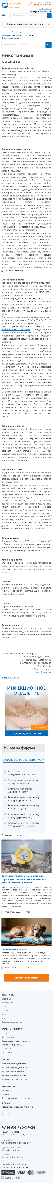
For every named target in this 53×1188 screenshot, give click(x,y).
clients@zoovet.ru (43, 672)
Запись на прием (43, 669)
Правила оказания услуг (12, 1022)
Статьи (5, 1059)
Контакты (8, 1086)
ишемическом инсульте (15, 329)
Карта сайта (6, 1090)
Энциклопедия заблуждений (14, 1079)
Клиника (7, 994)
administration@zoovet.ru (14, 1157)
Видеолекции (7, 1037)
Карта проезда (45, 8)
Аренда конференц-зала (12, 1044)
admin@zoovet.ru (10, 1150)
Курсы (4, 1033)
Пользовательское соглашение (15, 1098)
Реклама (5, 1094)
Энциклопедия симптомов (13, 1075)
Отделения (6, 998)
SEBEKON (21, 1164)
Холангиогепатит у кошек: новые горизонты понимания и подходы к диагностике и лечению (23, 879)
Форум (6, 1103)
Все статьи (22, 835)
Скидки (4, 1010)
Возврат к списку (10, 677)
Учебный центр (11, 1029)
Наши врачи (7, 1002)
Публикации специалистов (13, 1063)
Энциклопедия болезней (12, 1071)
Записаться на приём (26, 977)
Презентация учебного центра (15, 1041)
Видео (4, 1014)
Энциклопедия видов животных (16, 1067)
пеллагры (45, 158)
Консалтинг (6, 1052)
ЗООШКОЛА (7, 1048)
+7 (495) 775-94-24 (40, 4)
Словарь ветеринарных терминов (25, 24)
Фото (3, 1018)
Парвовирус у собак (13, 949)
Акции (4, 1006)
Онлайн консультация (17, 1107)
